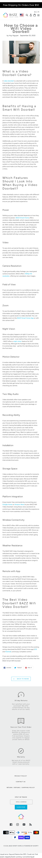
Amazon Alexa (19, 504)
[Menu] (38, 15)
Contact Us (20, 781)
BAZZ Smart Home (22, 218)
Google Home (7, 504)
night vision (18, 341)
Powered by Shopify (31, 846)
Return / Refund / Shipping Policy (21, 787)
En (35, 12)
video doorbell (9, 81)
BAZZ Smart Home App (25, 318)
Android (8, 651)
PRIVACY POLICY (21, 776)
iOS (35, 649)
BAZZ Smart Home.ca (16, 846)
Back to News (22, 679)
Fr (38, 12)
